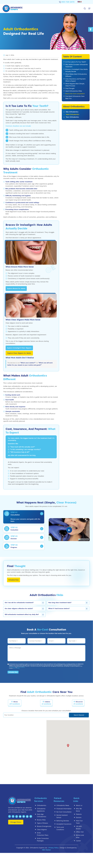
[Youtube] (20, 816)
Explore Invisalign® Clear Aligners (19, 348)
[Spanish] (80, 1)
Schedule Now (13, 580)
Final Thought (69, 88)
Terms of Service (21, 667)
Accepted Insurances (63, 824)
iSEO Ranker (46, 850)
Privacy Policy (12, 667)
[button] (90, 29)
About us (79, 805)
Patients (79, 814)
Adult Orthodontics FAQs (73, 91)
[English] (78, 1)
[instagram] (16, 816)
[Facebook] (9, 816)
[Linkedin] (23, 816)
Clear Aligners (42, 829)
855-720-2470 (68, 2)
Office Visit (80, 832)
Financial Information (63, 809)
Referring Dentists (62, 821)
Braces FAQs (41, 820)
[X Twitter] (13, 816)
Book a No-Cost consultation (75, 93)
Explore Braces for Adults (16, 288)
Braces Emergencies (44, 826)
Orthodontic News (62, 805)
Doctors (78, 817)
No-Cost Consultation (63, 812)
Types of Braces (42, 823)
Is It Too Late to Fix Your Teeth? (75, 62)
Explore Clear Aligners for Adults (19, 353)
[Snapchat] (27, 816)
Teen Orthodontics (72, 117)
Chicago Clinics (15, 822)
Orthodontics (41, 805)
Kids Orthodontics (72, 112)
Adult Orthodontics (72, 114)
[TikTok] (30, 816)
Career (78, 841)
